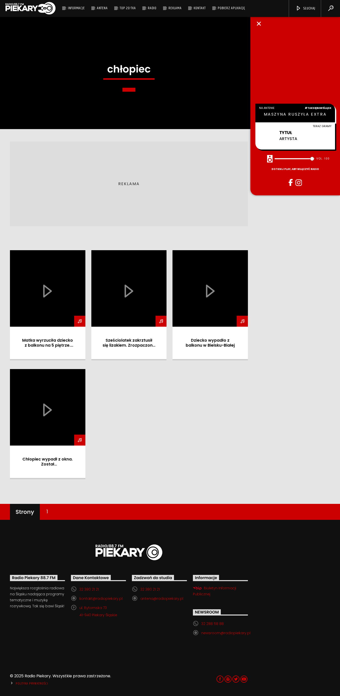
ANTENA (102, 8)
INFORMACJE (76, 8)
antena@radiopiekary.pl (161, 598)
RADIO (152, 8)
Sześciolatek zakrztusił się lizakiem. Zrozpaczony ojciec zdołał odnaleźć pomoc (129, 347)
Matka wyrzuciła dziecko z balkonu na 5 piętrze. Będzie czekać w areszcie (48, 345)
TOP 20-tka (128, 8)
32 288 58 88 (212, 623)
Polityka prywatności (32, 683)
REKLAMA (175, 8)
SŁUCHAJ (308, 8)
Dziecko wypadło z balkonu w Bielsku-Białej (210, 342)
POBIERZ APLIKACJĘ (231, 8)
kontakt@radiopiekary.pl (100, 598)
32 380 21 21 (89, 589)
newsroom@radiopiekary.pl (225, 632)
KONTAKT (200, 8)
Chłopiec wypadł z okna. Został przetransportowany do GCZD (47, 466)
